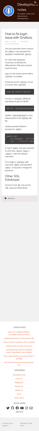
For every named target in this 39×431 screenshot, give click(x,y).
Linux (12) (18, 379)
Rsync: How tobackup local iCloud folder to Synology (19, 357)
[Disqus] (19, 234)
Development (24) (19, 375)
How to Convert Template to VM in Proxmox (19, 342)
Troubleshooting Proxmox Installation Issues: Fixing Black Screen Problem (18, 351)
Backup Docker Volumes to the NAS (19, 346)
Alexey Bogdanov (12, 44)
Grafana (11, 198)
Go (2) (19, 394)
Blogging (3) (19, 382)
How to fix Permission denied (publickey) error (19, 363)
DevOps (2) (19, 390)
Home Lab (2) (19, 398)
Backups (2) (19, 386)
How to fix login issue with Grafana (18, 35)
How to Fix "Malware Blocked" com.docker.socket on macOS (19, 333)
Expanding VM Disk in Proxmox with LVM (19, 338)
